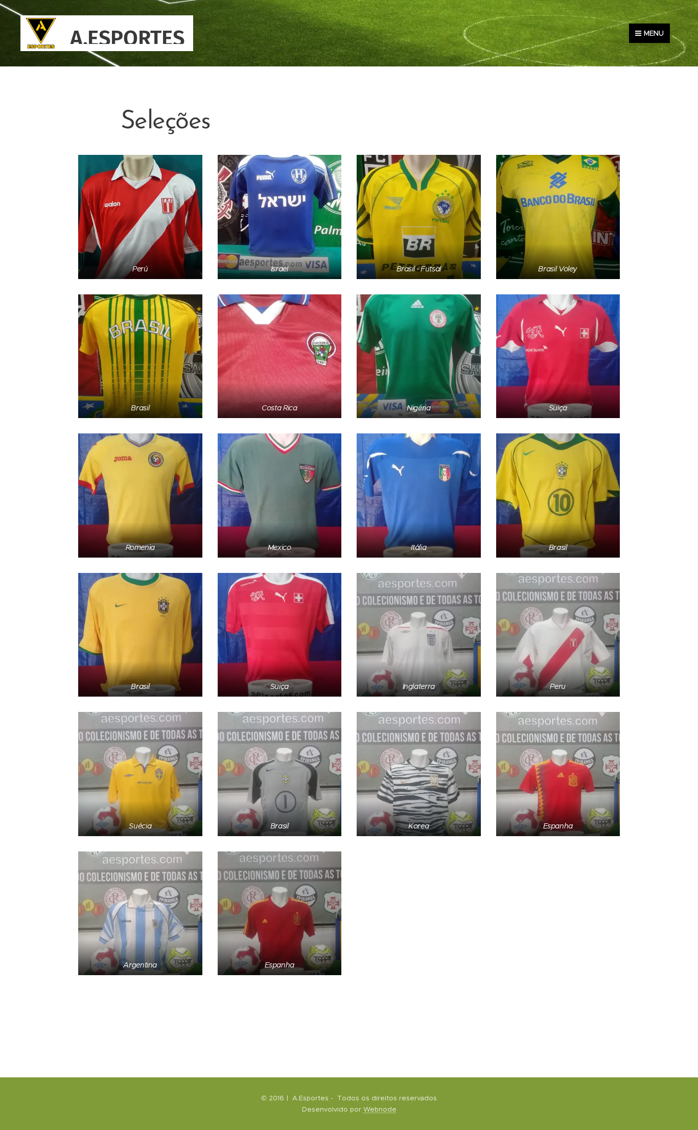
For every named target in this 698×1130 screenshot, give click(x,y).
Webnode (380, 1109)
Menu (654, 33)
